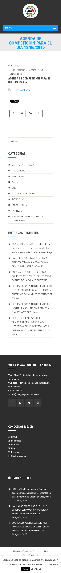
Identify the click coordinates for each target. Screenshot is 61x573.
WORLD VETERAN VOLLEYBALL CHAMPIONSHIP (27, 218)
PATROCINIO (18, 199)
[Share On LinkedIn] (39, 113)
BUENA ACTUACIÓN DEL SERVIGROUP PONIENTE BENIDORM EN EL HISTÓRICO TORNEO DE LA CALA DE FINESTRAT (31, 276)
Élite (13, 448)
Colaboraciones (18, 456)
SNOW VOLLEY (19, 205)
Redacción (20, 70)
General (32, 70)
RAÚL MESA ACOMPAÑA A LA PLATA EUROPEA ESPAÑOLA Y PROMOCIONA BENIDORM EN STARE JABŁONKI (30, 262)
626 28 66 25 (16, 390)
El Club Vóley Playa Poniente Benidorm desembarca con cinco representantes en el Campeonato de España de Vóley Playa (32, 248)
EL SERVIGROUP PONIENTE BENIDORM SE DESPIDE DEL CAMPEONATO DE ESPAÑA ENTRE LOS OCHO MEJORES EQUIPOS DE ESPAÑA (32, 292)
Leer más (35, 569)
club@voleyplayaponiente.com (25, 394)
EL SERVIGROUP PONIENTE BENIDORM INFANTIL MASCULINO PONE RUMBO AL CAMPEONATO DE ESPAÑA (31, 308)
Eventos (15, 452)
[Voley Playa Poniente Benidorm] (30, 11)
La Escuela (16, 444)
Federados (16, 441)
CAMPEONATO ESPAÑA (23, 165)
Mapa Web (17, 551)
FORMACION (18, 176)
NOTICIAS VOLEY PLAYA (23, 193)
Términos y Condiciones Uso (35, 551)
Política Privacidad (30, 555)
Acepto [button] (25, 569)
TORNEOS (17, 211)
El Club (14, 437)
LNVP (14, 188)
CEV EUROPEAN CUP (22, 171)
